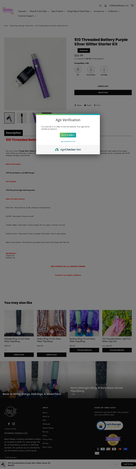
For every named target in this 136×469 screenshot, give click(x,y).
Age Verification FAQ (68, 141)
